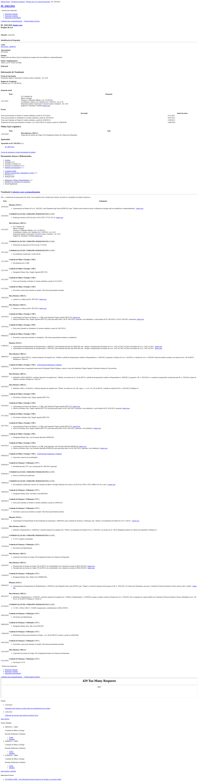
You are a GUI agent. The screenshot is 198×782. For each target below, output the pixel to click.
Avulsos (7, 160)
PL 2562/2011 (8, 6)
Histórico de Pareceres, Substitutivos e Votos (19, 173)
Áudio (11, 737)
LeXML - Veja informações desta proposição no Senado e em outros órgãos (36, 779)
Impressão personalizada (13, 18)
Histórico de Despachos (12, 167)
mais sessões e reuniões (8, 771)
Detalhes (12, 739)
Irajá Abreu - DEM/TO (8, 46)
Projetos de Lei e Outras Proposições (38, 2)
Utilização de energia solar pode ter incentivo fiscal (21, 715)
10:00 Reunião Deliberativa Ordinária (49, 365)
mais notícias (5, 719)
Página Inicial (5, 2)
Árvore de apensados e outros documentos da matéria (18, 152)
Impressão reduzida (11, 14)
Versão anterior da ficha (31, 21)
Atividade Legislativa (18, 2)
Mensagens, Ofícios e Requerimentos (17, 180)
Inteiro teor (17, 25)
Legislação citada (10, 171)
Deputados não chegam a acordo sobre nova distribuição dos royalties (27, 708)
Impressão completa (11, 16)
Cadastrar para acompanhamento (12, 21)
